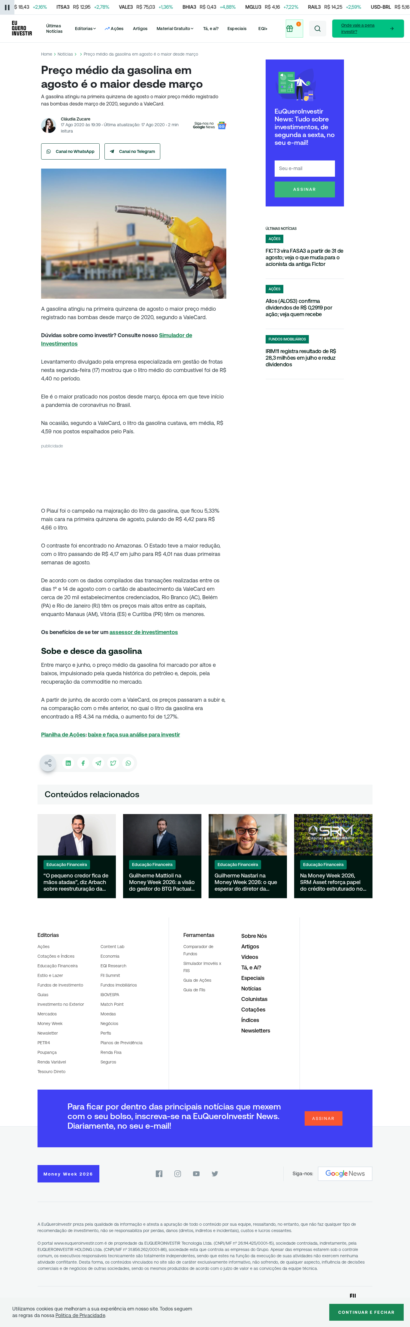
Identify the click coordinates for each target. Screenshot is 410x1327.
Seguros (108, 1062)
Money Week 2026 (68, 1174)
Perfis (106, 1033)
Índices (250, 1020)
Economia (110, 956)
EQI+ (262, 28)
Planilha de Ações (63, 734)
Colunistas (254, 999)
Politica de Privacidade (80, 1315)
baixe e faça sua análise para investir (134, 734)
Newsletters (255, 1030)
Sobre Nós (254, 936)
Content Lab (112, 946)
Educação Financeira (58, 965)
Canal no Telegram (137, 151)
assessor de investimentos (144, 632)
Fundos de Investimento (60, 985)
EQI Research (113, 965)
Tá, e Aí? (251, 967)
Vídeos (249, 957)
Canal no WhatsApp (75, 151)
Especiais (237, 28)
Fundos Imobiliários (119, 985)
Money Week (50, 1023)
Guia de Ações (197, 980)
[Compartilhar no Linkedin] (68, 763)
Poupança (47, 1052)
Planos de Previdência (122, 1042)
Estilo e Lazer (50, 975)
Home (46, 54)
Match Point (112, 1004)
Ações (44, 946)
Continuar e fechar (366, 1312)
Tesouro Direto (51, 1071)
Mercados (47, 1013)
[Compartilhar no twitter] (113, 763)
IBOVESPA (110, 994)
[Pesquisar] (317, 28)
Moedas (108, 1013)
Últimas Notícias (54, 28)
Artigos (140, 28)
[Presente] (294, 29)
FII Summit (110, 975)
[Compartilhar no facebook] (83, 763)
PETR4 (44, 1042)
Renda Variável (52, 1062)
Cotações (253, 1009)
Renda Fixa (111, 1052)
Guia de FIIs (194, 989)
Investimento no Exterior (61, 1004)
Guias (43, 994)
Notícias (65, 54)
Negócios (109, 1023)
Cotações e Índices (56, 956)
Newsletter (48, 1033)
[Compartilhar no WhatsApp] (128, 763)
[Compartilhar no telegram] (98, 763)
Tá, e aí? (211, 28)
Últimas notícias (281, 229)
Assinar (304, 189)
